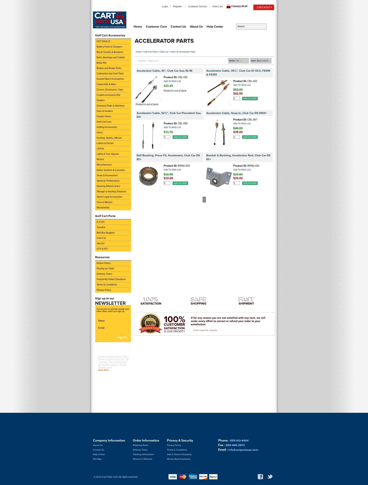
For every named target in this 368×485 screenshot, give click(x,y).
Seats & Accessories (107, 175)
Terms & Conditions (107, 284)
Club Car (101, 238)
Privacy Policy (104, 290)
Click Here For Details (205, 330)
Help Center (215, 26)
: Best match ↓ (261, 60)
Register (177, 6)
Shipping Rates (140, 445)
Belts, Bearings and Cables (111, 57)
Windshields (103, 207)
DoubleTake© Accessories (110, 79)
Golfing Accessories (107, 127)
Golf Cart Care (104, 121)
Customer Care (156, 26)
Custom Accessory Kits (108, 95)
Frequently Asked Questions (111, 279)
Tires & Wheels (104, 202)
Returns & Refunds (142, 459)
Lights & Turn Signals (108, 154)
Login (165, 6)
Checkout (264, 7)
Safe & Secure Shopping (179, 454)
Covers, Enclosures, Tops (110, 89)
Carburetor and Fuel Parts (110, 73)
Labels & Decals (105, 143)
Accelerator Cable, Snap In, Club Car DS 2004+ (236, 113)
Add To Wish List (172, 81)
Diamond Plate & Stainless (110, 105)
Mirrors (100, 159)
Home (138, 26)
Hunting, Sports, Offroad (109, 138)
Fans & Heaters (105, 111)
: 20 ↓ (235, 60)
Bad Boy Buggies (106, 232)
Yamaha (101, 227)
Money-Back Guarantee (179, 459)
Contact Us (178, 26)
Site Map (97, 459)
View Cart (217, 6)
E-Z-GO (100, 222)
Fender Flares (104, 116)
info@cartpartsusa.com (255, 15)
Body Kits (101, 62)
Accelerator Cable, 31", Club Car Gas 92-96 (164, 70)
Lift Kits (100, 148)
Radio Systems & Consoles (111, 170)
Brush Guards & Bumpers (110, 52)
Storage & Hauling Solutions (111, 191)
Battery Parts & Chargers (109, 46)
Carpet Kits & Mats (106, 84)
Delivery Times (104, 274)
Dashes (101, 100)
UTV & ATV (102, 248)
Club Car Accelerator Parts (182, 52)
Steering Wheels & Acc (108, 186)
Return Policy (104, 263)
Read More (103, 370)
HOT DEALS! (103, 41)
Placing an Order (105, 268)
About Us (196, 26)
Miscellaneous (104, 164)
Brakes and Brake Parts (109, 68)
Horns (100, 132)
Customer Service (197, 6)
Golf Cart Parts (151, 52)
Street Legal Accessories (109, 197)
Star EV (100, 243)
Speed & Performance (108, 180)
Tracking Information (143, 454)
